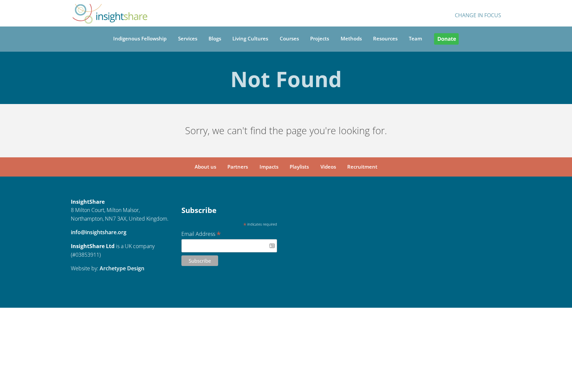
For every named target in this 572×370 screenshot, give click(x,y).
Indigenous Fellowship (140, 38)
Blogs (215, 38)
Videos (328, 166)
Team (415, 38)
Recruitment (362, 166)
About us (205, 166)
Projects (319, 38)
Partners (237, 166)
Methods (351, 38)
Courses (289, 38)
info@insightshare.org (98, 232)
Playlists (299, 166)
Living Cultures (250, 38)
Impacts (269, 166)
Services (187, 38)
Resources (385, 38)
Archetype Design (122, 268)
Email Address (201, 233)
